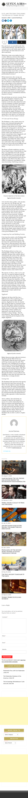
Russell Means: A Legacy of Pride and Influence (13, 503)
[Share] (12, 42)
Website (4, 649)
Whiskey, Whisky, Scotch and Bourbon (11, 598)
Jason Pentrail (17, 18)
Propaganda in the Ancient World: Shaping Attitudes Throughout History (11, 551)
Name (4, 635)
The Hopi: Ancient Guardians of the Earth (13, 575)
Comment (5, 617)
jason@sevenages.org (17, 447)
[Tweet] (21, 42)
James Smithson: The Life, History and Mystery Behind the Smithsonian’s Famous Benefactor (13, 480)
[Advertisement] (14, 711)
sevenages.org (6, 451)
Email (4, 642)
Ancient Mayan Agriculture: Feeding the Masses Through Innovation (12, 527)
